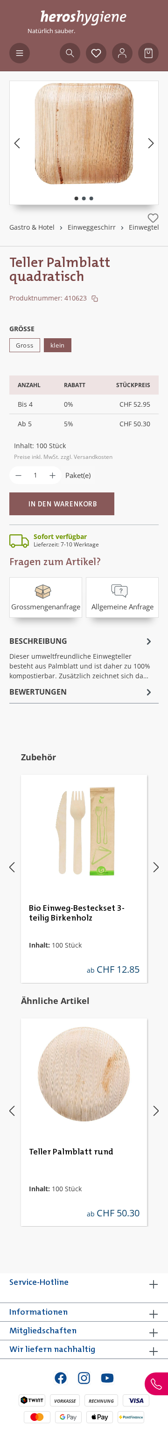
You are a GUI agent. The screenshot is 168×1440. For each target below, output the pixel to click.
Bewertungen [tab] (38, 692)
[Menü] (19, 53)
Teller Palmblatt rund (71, 1152)
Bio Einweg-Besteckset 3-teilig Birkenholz (77, 913)
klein (57, 345)
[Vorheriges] (17, 143)
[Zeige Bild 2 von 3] (84, 198)
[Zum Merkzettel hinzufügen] (153, 218)
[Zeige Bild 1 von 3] (76, 198)
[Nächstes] (151, 143)
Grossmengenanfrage (45, 606)
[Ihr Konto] (122, 53)
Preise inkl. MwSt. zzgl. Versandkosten (63, 457)
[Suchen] (70, 53)
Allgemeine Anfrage (122, 606)
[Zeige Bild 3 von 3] (91, 198)
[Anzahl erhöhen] (52, 475)
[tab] (81, 657)
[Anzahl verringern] (18, 475)
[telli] (84, 133)
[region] (84, 143)
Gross (25, 345)
